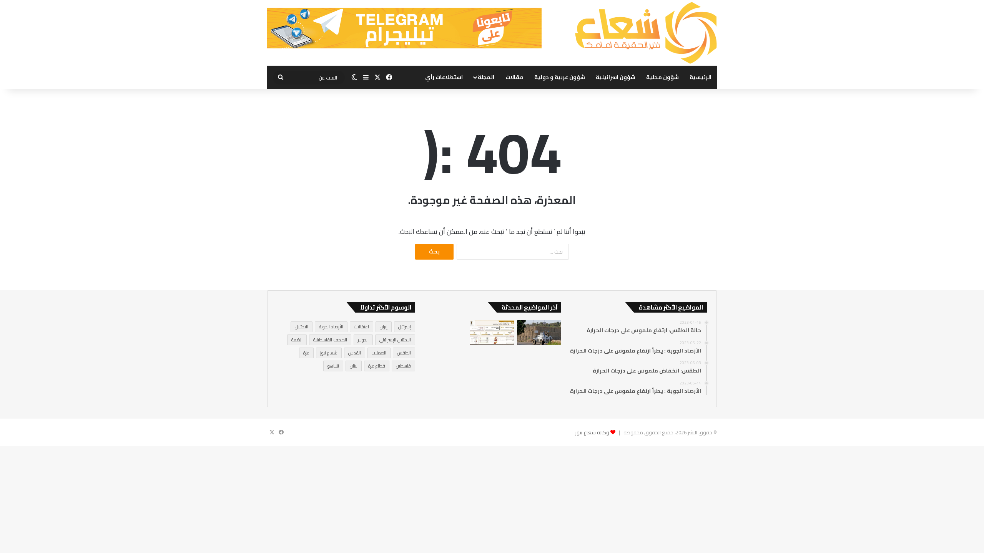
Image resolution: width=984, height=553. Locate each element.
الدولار (363, 339)
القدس (354, 352)
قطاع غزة (376, 365)
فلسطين (403, 365)
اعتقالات (361, 326)
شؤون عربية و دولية (559, 77)
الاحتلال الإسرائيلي (395, 339)
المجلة (486, 77)
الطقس (404, 352)
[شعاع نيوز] (646, 33)
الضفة (297, 339)
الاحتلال (301, 326)
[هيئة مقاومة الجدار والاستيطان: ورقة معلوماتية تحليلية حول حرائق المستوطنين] (492, 332)
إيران (383, 326)
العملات (379, 352)
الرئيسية (700, 77)
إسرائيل (404, 326)
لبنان (353, 365)
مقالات (514, 77)
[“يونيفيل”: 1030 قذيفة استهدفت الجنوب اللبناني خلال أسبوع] (539, 332)
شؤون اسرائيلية (615, 77)
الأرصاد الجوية (331, 326)
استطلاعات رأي (444, 77)
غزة (306, 352)
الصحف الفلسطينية (330, 339)
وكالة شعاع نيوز (592, 432)
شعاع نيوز (328, 352)
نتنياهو (333, 365)
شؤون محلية (662, 77)
